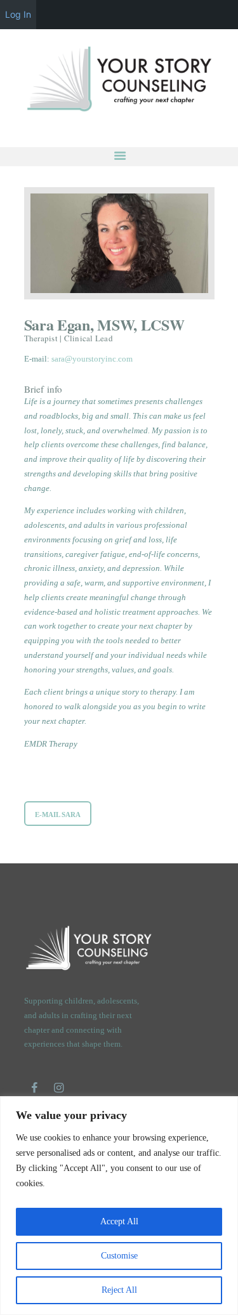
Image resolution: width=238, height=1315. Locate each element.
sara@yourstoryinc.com (92, 358)
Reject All (119, 1290)
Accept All (119, 1221)
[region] (119, 1205)
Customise (119, 1255)
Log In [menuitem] (18, 14)
